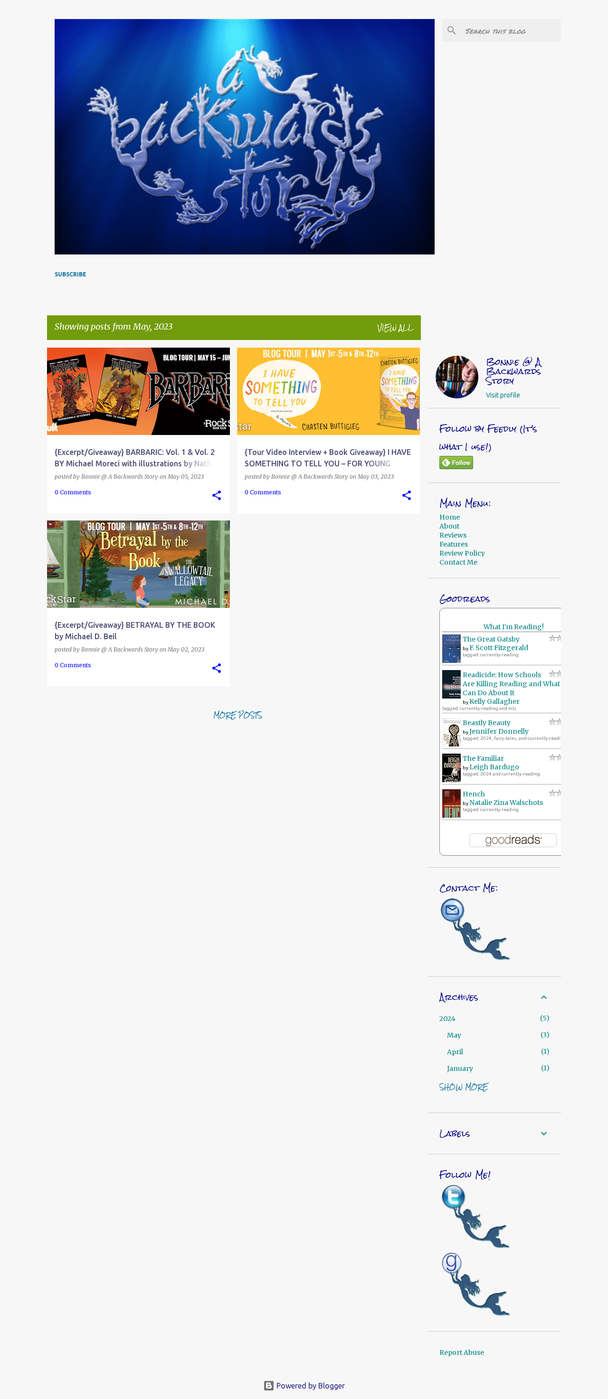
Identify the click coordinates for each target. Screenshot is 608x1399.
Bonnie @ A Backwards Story (513, 371)
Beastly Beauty (487, 722)
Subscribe (70, 274)
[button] (216, 496)
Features (453, 544)
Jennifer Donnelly (499, 731)
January (460, 1068)
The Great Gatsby (491, 639)
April (455, 1052)
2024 (447, 1018)
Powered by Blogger (310, 1385)
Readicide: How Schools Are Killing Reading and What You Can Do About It (518, 684)
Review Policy (462, 553)
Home (449, 517)
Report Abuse (461, 1352)
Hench (474, 794)
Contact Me (458, 562)
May (454, 1035)
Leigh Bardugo (494, 767)
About (449, 526)
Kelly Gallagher (494, 701)
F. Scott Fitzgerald (498, 647)
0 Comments (73, 492)
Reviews (452, 535)
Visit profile (503, 395)
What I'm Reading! (514, 627)
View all (395, 327)
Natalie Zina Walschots (506, 802)
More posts (237, 715)
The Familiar (483, 758)
